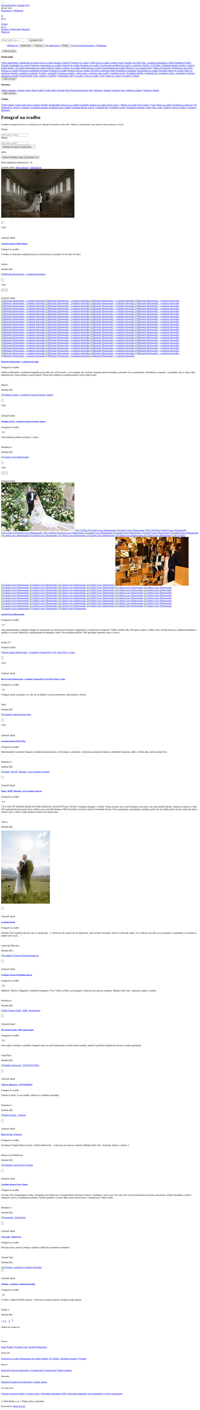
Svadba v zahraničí (47, 73)
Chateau (21, 90)
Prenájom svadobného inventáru (34, 70)
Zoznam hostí (50, 1370)
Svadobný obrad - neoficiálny (172, 73)
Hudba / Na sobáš (15, 68)
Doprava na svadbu (70, 105)
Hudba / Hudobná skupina (166, 65)
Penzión (61, 90)
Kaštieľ (40, 90)
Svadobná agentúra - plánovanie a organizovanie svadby (83, 73)
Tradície (167, 107)
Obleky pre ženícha (162, 68)
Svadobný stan (118, 90)
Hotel (34, 90)
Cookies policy (33, 1393)
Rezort (85, 90)
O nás (152, 105)
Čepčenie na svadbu (79, 63)
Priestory (5, 29)
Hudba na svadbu (98, 105)
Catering (66, 63)
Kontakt (21, 5)
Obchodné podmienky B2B (53, 1393)
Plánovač (5, 32)
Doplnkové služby (182, 63)
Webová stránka (64, 1370)
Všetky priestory (8, 90)
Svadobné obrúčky (135, 73)
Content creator (117, 63)
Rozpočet (5, 1370)
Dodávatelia (15, 29)
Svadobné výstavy (117, 107)
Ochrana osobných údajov (13, 1393)
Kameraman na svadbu (35, 68)
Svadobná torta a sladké (60, 107)
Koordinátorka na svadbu (113, 68)
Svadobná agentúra (39, 107)
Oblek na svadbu (163, 105)
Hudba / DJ (148, 65)
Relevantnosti (22, 167)
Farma (28, 90)
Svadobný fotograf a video (139, 107)
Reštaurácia (76, 90)
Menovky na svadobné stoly (139, 68)
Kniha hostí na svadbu (91, 68)
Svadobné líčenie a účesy (83, 107)
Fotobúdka (84, 105)
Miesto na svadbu (129, 105)
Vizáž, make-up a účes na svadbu (114, 76)
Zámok (155, 90)
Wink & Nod (19, 1406)
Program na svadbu (58, 70)
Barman (57, 63)
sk (2, 18)
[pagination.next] (12, 1321)
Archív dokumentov (113, 1393)
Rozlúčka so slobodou (126, 70)
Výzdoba (135, 76)
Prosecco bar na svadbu (79, 70)
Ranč (67, 90)
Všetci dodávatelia (9, 63)
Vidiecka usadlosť (134, 90)
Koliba (48, 90)
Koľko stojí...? (113, 105)
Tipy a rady (157, 107)
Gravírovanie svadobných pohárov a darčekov (121, 65)
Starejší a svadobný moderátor (24, 73)
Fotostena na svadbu (89, 65)
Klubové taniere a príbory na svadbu (63, 68)
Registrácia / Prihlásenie (12, 10)
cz (5, 18)
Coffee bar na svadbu (99, 63)
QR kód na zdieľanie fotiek (103, 70)
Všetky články (7, 105)
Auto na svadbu (46, 63)
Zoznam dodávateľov (20, 1370)
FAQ (27, 5)
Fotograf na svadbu (71, 65)
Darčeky (45, 105)
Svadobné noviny (118, 73)
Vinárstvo (147, 90)
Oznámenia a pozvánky (182, 68)
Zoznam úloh (37, 1370)
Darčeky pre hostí (132, 63)
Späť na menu (9, 51)
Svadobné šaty (151, 73)
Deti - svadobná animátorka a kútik (157, 63)
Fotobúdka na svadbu (20, 65)
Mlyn (54, 90)
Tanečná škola (26, 76)
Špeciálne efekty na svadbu (171, 70)
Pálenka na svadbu (9, 70)
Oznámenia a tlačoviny (182, 105)
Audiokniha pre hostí (28, 63)
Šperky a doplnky (21, 107)
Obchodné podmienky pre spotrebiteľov (85, 1393)
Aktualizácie (35, 167)
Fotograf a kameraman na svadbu (45, 65)
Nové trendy (143, 105)
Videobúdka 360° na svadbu (70, 76)
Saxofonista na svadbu (147, 70)
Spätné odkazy (40, 1382)
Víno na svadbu (91, 76)
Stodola (107, 90)
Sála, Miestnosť (96, 90)
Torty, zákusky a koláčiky (45, 76)
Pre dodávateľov (9, 5)
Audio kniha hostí (23, 105)
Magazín (26, 29)
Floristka (5, 65)
